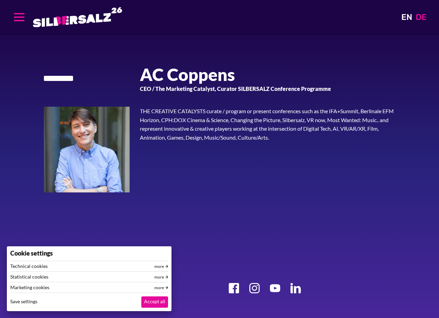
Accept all (154, 301)
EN (406, 17)
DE (421, 17)
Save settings (23, 301)
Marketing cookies (29, 287)
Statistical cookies (29, 276)
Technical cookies (29, 266)
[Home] (77, 17)
